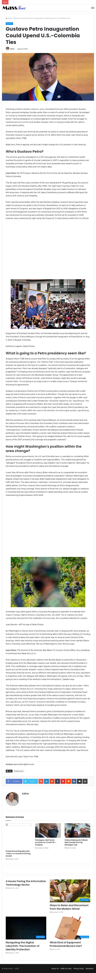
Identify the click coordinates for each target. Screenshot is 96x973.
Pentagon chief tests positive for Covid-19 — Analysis (45, 842)
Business (17, 18)
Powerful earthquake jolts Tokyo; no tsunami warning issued (18, 853)
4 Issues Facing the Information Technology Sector (26, 882)
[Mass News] (14, 8)
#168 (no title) (66, 969)
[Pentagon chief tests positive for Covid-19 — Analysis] (48, 830)
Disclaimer (90, 969)
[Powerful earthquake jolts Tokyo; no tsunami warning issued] (18, 836)
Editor (12, 49)
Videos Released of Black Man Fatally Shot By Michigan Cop (76, 842)
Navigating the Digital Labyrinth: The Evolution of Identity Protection (22, 946)
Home (9, 18)
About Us (55, 969)
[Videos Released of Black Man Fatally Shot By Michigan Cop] (77, 830)
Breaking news (18, 771)
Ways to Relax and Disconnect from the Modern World (69, 907)
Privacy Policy (78, 969)
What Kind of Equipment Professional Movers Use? (66, 944)
